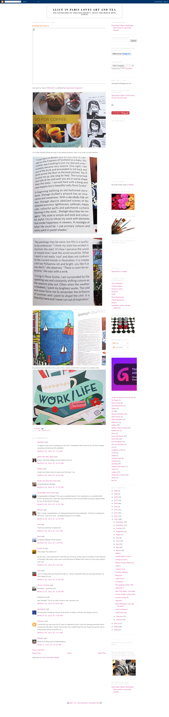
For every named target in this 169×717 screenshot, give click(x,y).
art (112, 411)
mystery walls (116, 458)
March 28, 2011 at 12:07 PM (50, 504)
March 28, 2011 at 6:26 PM (50, 543)
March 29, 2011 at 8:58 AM (50, 603)
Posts (116, 343)
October (119, 528)
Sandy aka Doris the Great (47, 481)
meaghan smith (117, 450)
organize (115, 461)
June (118, 541)
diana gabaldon (117, 419)
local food (115, 439)
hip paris (115, 292)
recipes (114, 472)
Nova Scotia (116, 403)
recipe (114, 469)
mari (39, 524)
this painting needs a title (124, 585)
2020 (116, 491)
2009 (116, 627)
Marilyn (40, 469)
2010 (116, 623)
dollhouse (115, 422)
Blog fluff (118, 575)
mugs (114, 455)
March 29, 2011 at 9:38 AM (50, 616)
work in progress (121, 609)
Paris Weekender (118, 297)
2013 (116, 513)
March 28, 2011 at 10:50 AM (50, 475)
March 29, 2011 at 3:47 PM (50, 633)
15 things (115, 400)
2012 (116, 516)
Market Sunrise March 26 (124, 563)
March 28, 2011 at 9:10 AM (50, 451)
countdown (119, 582)
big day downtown (118, 414)
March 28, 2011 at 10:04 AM (50, 463)
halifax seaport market (120, 428)
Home (69, 653)
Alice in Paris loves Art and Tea (84, 9)
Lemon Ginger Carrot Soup (125, 594)
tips (113, 480)
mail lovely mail (120, 612)
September (120, 531)
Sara (39, 536)
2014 (116, 510)
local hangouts (117, 441)
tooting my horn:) (40, 26)
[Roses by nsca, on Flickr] (123, 209)
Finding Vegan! (117, 286)
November (120, 525)
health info (115, 430)
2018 (116, 497)
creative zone (120, 569)
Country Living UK (122, 597)
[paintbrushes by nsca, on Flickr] (123, 234)
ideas (113, 433)
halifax (114, 425)
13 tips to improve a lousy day (122, 397)
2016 (116, 503)
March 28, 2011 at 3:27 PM (50, 531)
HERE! (131, 185)
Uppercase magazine (74, 88)
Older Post (102, 653)
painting (114, 464)
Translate (128, 68)
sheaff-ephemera (118, 300)
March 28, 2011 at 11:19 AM (50, 487)
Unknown (40, 621)
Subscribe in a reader (119, 271)
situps (114, 477)
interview (118, 600)
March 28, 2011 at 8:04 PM (50, 565)
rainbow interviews (118, 466)
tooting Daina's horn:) (123, 556)
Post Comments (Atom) (50, 657)
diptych (118, 553)
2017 (116, 500)
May (118, 544)
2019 (116, 494)
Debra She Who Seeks (45, 457)
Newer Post (36, 653)
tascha (114, 303)
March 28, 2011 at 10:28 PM (50, 579)
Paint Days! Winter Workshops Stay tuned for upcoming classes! (123, 28)
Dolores (40, 510)
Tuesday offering (121, 572)
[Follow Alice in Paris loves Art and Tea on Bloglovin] (121, 55)
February (119, 616)
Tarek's (118, 566)
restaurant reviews (118, 475)
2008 (116, 630)
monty (114, 453)
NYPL (114, 294)
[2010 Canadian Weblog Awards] (136, 390)
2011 (116, 519)
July (117, 538)
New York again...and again (125, 591)
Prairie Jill (40, 548)
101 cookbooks (117, 283)
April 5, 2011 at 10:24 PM (49, 645)
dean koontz (116, 417)
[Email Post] (42, 428)
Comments (118, 347)
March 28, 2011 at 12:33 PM (50, 519)
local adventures (117, 436)
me (40, 430)
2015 (116, 507)
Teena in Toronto (43, 585)
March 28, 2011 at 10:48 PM (50, 592)
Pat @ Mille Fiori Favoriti (46, 493)
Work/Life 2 (51, 88)
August (118, 535)
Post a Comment (38, 650)
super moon (119, 578)
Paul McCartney (117, 406)
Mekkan (40, 638)
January (119, 620)
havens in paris (117, 289)
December (120, 522)
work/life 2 (46, 430)
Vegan (114, 408)
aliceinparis (41, 609)
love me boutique (118, 444)
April (118, 547)
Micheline (40, 442)
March (118, 550)
